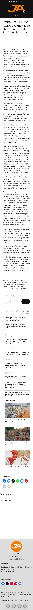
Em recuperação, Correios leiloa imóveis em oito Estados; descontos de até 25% (17, 394)
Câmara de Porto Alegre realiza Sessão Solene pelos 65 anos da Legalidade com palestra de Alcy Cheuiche (15, 385)
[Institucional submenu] (24, 1)
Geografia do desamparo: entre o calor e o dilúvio (17, 467)
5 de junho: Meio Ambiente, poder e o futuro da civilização (16, 420)
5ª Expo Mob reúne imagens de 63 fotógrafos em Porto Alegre (17, 353)
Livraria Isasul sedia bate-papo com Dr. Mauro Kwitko (17, 376)
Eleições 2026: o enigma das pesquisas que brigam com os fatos (16, 341)
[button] (8, 606)
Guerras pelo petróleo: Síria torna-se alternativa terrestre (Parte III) (16, 325)
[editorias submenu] (20, 15)
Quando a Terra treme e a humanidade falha (17, 444)
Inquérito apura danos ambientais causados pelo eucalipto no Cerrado (15, 365)
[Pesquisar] (25, 301)
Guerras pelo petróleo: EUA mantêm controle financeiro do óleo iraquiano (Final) (16, 318)
